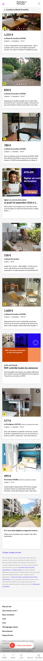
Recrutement (7, 631)
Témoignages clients (10, 627)
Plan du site (6, 606)
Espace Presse (7, 635)
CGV (4, 623)
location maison (24, 567)
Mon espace (38, 658)
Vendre (13, 658)
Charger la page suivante (11, 552)
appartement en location (30, 577)
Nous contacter (8, 615)
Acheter (4, 658)
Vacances (30, 658)
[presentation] (4, 17)
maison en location (16, 577)
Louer (21, 658)
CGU (4, 619)
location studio (16, 570)
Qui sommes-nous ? (10, 611)
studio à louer (6, 579)
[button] (17, 28)
